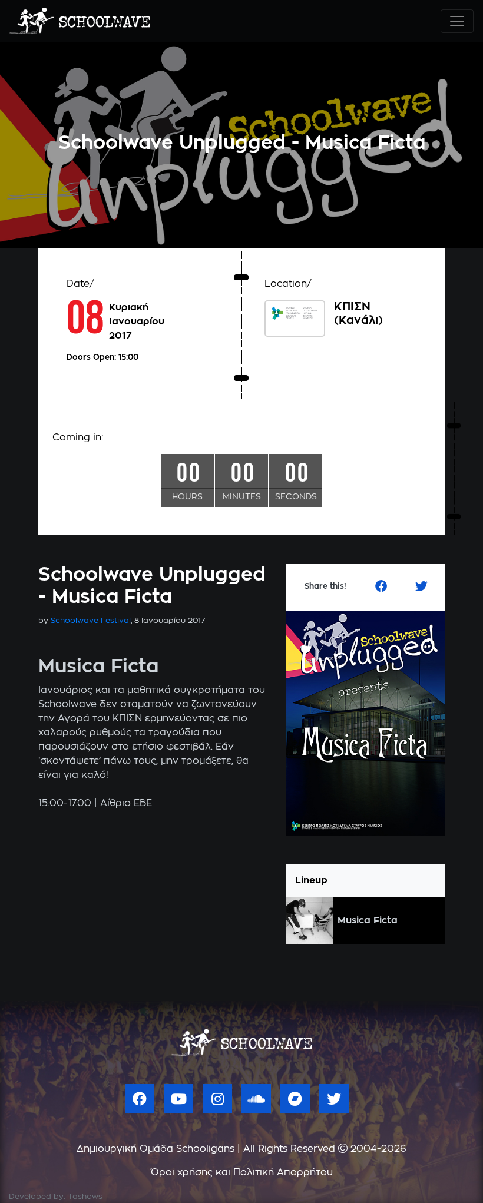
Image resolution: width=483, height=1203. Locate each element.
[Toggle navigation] (457, 21)
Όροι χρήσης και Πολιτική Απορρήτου (242, 1172)
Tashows (85, 1197)
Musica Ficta (368, 920)
